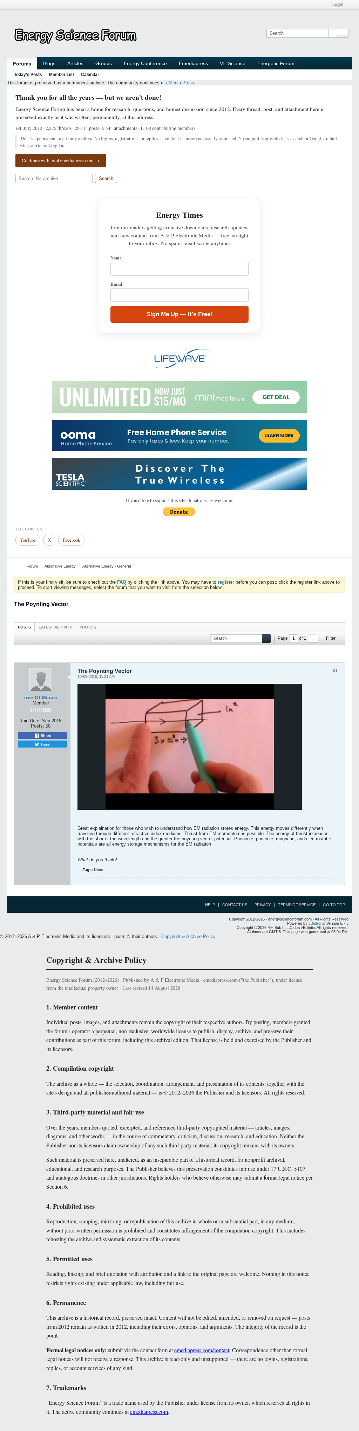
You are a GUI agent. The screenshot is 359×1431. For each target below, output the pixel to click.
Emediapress (193, 63)
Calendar (90, 74)
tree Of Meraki (40, 697)
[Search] (342, 33)
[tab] (24, 627)
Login (337, 4)
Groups (103, 63)
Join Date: (30, 720)
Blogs (49, 63)
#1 (335, 670)
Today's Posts (28, 74)
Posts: (37, 726)
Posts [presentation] (24, 627)
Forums (22, 64)
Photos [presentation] (88, 627)
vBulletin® (317, 923)
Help (210, 905)
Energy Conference (145, 63)
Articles (75, 63)
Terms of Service (297, 905)
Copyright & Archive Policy (188, 936)
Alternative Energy (60, 566)
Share (45, 736)
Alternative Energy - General (106, 566)
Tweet (44, 744)
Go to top (334, 905)
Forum (32, 566)
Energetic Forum (275, 63)
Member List (61, 74)
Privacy (263, 905)
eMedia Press (180, 82)
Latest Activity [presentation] (55, 627)
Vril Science (232, 63)
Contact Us (234, 905)
